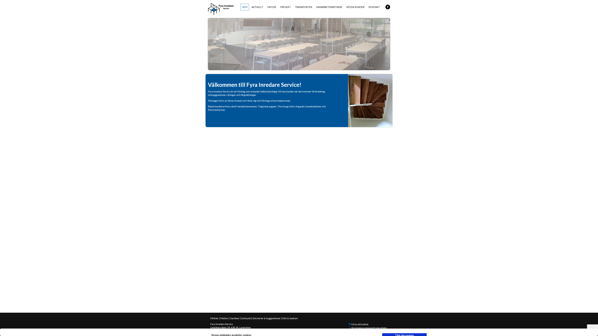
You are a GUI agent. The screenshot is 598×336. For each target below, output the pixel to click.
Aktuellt (257, 7)
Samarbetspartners (329, 7)
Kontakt (374, 7)
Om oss (271, 7)
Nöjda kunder (355, 7)
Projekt (285, 7)
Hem (244, 7)
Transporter (303, 7)
